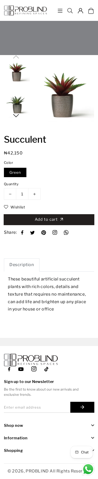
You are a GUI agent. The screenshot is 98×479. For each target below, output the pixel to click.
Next (16, 115)
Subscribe (82, 407)
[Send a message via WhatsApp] (88, 469)
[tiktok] (47, 369)
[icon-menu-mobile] (60, 10)
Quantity (11, 184)
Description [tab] (21, 264)
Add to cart (47, 219)
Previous (16, 57)
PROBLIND (37, 471)
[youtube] (21, 369)
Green (15, 172)
